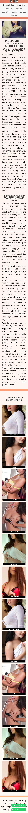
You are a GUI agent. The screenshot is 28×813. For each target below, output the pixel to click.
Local (14, 12)
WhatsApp (15, 810)
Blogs (14, 15)
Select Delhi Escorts (14, 5)
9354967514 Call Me (18, 805)
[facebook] (14, 1)
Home (4, 800)
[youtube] (17, 1)
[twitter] (11, 1)
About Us (9, 9)
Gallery (19, 9)
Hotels (23, 12)
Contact (6, 12)
